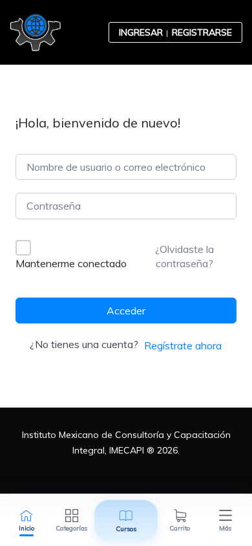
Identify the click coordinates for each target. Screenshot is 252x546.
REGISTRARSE (202, 32)
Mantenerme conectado (71, 263)
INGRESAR (141, 32)
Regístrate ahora (183, 345)
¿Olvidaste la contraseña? (184, 256)
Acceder (126, 310)
